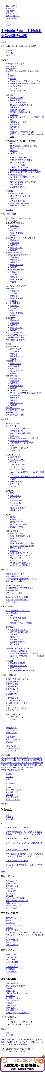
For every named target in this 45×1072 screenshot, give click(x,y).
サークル (14, 467)
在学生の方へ (11, 8)
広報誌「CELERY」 (18, 194)
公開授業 (14, 151)
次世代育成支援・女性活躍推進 (23, 182)
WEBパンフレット (13, 18)
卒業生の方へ (11, 13)
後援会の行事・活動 (18, 524)
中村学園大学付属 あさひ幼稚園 (25, 763)
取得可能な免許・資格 (15, 410)
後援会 (13, 517)
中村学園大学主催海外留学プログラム (21, 579)
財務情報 (14, 129)
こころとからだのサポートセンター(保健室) (24, 933)
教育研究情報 (15, 100)
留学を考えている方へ (15, 593)
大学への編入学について (16, 340)
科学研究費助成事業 (18, 666)
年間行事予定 (15, 457)
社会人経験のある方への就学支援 (24, 438)
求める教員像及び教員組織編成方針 (25, 84)
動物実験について (17, 175)
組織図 (13, 79)
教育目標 (14, 231)
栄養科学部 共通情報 (14, 252)
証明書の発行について (19, 448)
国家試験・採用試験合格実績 (22, 546)
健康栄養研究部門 (13, 686)
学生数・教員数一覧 (18, 102)
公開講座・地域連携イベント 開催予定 (26, 653)
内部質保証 (14, 107)
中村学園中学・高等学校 (19, 760)
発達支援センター (13, 698)
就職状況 (14, 538)
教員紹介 (14, 235)
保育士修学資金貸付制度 (20, 433)
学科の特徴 (14, 226)
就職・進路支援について (20, 536)
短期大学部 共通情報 (14, 332)
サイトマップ (11, 751)
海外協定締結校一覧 (14, 586)
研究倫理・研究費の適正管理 (22, 671)
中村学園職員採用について (12, 770)
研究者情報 (14, 124)
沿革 (12, 76)
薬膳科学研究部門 (13, 682)
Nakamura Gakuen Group (19, 203)
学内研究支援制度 (17, 663)
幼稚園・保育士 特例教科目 (21, 623)
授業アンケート (16, 148)
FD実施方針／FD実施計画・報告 (23, 146)
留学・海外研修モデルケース (18, 576)
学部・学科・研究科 (14, 790)
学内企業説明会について (20, 563)
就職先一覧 (14, 541)
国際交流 (9, 795)
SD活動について (17, 153)
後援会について (16, 519)
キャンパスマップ (17, 91)
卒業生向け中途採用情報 (20, 565)
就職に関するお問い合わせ (21, 553)
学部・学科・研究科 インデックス (20, 218)
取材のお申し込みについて (21, 205)
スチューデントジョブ (19, 464)
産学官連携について (18, 630)
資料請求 (9, 51)
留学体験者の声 (12, 590)
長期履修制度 (15, 510)
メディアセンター (17, 717)
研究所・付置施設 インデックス (19, 679)
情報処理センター (13, 710)
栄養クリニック (12, 689)
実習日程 (14, 551)
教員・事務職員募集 (26, 1039)
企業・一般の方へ (13, 16)
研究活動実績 (15, 668)
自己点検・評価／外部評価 (21, 105)
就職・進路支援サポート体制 (22, 543)
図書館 (13, 719)
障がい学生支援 (16, 184)
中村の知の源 (11, 613)
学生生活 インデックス (15, 424)
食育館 (8, 705)
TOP (7, 815)
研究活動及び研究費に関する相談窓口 (26, 172)
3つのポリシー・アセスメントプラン (25, 81)
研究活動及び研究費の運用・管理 (24, 170)
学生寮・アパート (17, 460)
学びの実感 (14, 351)
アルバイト (14, 462)
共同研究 (14, 637)
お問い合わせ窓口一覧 (29, 1042)
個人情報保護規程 (17, 162)
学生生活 (9, 792)
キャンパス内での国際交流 (17, 600)
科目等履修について (18, 508)
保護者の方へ (11, 11)
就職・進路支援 (16, 233)
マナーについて (16, 486)
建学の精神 (10, 69)
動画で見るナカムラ (18, 198)
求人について (15, 558)
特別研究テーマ (16, 356)
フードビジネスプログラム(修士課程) (25, 393)
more (3, 872)
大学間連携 (14, 127)
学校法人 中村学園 (8, 758)
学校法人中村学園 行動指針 (21, 160)
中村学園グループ (8, 1039)
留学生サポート (16, 484)
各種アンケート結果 (18, 122)
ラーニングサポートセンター (18, 703)
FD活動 (13, 143)
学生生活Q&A (16, 450)
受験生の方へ (11, 6)
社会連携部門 (11, 694)
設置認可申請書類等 (18, 110)
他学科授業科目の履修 (15, 337)
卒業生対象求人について (20, 556)
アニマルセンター (13, 701)
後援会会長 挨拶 (17, 522)
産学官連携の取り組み (19, 632)
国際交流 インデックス (15, 574)
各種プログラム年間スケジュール (19, 581)
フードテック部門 (13, 691)
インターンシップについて (21, 560)
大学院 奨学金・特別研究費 (21, 443)
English (8, 25)
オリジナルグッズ (17, 201)
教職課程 (14, 115)
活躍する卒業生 (16, 548)
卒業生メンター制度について (18, 1013)
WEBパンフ (10, 55)
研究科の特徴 (15, 349)
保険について (15, 446)
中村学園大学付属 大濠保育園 (21, 768)
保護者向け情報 (16, 527)
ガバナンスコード (17, 86)
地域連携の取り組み (18, 618)
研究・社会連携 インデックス (18, 611)
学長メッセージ (12, 66)
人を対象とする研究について (22, 177)
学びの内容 (14, 228)
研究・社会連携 (12, 797)
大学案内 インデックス (15, 64)
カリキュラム (15, 496)
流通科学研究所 (12, 684)
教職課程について (13, 408)
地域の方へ (10, 742)
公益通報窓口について (19, 167)
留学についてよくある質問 (17, 597)
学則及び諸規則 (16, 98)
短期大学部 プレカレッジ (16, 335)
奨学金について (16, 431)
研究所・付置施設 (13, 800)
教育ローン (14, 436)
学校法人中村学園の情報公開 (22, 132)
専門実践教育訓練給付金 (20, 112)
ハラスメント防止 (17, 165)
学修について (15, 493)
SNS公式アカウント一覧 (20, 196)
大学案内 (9, 787)
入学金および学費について (21, 428)
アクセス (9, 53)
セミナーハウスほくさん (16, 708)
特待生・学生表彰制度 (19, 441)
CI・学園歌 (14, 88)
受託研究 (14, 634)
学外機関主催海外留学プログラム (19, 588)
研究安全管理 (15, 179)
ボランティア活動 (17, 469)
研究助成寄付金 (16, 639)
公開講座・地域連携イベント (22, 651)
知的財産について (17, 187)
